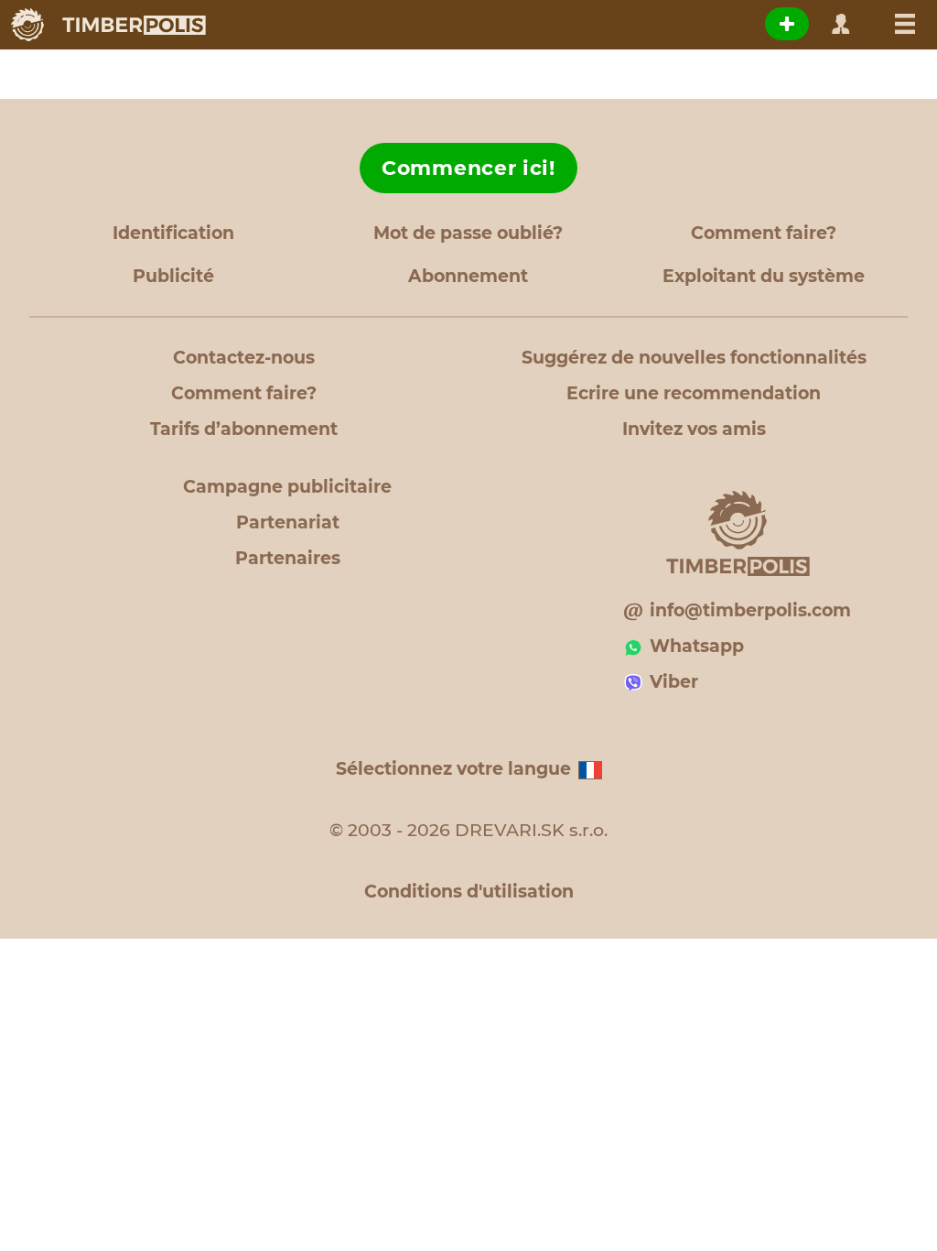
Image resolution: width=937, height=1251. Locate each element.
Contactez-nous (244, 357)
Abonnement (468, 276)
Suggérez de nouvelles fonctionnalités (694, 357)
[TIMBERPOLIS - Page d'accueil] (107, 24)
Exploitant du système (763, 276)
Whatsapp (697, 646)
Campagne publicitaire (287, 486)
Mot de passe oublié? (468, 233)
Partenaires (287, 558)
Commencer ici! (468, 168)
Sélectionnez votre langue (453, 768)
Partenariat (287, 522)
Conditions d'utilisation (469, 891)
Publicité (173, 276)
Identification (173, 233)
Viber (674, 681)
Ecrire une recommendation (693, 393)
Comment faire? (763, 233)
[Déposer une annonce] (787, 23)
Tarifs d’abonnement (244, 429)
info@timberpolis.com (750, 610)
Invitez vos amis (694, 429)
